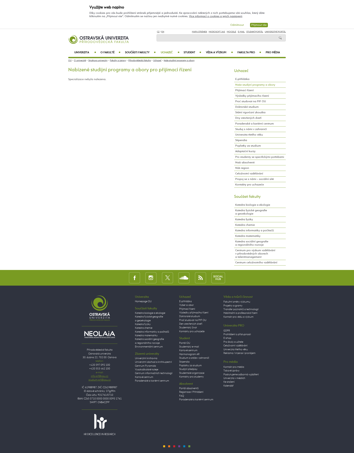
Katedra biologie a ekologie (252, 204)
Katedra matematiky (248, 236)
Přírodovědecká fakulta (139, 60)
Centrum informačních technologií (153, 373)
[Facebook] (134, 277)
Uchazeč (170, 52)
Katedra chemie (245, 225)
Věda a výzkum (219, 52)
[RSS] (200, 277)
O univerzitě (80, 60)
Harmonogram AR (189, 354)
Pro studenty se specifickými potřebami (259, 157)
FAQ (181, 396)
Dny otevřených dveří (248, 118)
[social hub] (218, 277)
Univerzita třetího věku (249, 134)
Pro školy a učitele (233, 342)
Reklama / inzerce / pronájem (239, 353)
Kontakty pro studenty (191, 376)
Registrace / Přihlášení (191, 392)
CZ (158, 32)
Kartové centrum (144, 377)
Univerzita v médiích (234, 378)
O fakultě (110, 52)
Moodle (231, 32)
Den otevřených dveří (190, 324)
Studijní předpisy (188, 369)
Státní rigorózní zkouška (250, 112)
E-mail (241, 32)
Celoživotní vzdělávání (249, 173)
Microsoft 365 (217, 32)
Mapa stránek (199, 32)
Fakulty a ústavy (118, 60)
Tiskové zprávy (231, 370)
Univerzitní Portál (275, 32)
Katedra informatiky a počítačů (254, 230)
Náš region (242, 168)
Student (192, 52)
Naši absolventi (245, 162)
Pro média (273, 52)
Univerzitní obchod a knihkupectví (153, 362)
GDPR (226, 330)
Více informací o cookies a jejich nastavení (215, 16)
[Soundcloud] (184, 277)
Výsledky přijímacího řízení (252, 95)
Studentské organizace (191, 373)
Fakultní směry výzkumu (236, 302)
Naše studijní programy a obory (179, 60)
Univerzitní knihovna (146, 358)
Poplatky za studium (248, 145)
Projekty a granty (232, 305)
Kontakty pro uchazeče (249, 184)
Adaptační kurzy (245, 151)
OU (70, 60)
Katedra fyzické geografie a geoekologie (251, 212)
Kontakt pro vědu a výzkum (238, 317)
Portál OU (184, 343)
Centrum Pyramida (145, 366)
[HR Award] (99, 424)
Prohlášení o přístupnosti (237, 334)
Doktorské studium (247, 107)
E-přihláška (242, 79)
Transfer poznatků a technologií (240, 309)
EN (162, 32)
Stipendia (241, 140)
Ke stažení (229, 382)
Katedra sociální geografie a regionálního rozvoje (251, 243)
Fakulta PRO (249, 52)
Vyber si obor (186, 305)
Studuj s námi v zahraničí (251, 129)
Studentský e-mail (189, 346)
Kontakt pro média (233, 367)
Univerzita (85, 52)
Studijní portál (254, 32)
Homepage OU (143, 301)
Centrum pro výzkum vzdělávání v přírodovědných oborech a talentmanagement (255, 253)
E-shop (227, 338)
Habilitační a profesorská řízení (240, 313)
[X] (167, 277)
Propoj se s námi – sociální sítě (254, 179)
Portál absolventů (189, 388)
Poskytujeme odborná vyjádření (241, 374)
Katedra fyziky (244, 219)
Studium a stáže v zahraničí (194, 358)
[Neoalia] (99, 334)
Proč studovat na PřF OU (250, 101)
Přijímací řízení (244, 90)
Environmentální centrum (149, 346)
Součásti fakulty (140, 52)
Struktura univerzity (97, 60)
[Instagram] (151, 277)
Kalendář (228, 385)
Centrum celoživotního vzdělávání (256, 262)
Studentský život (188, 327)
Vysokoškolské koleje (146, 369)
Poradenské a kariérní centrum (254, 123)
